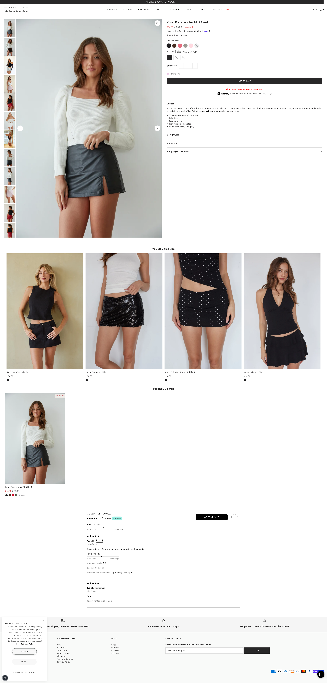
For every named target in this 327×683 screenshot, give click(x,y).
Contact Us (62, 647)
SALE (228, 9)
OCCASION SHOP (171, 9)
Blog (113, 644)
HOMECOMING (144, 9)
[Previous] (20, 128)
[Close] (43, 620)
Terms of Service (65, 659)
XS (169, 57)
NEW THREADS (113, 9)
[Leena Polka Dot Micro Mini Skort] (203, 311)
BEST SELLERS (129, 9)
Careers (115, 650)
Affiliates (115, 653)
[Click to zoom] (157, 23)
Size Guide (62, 650)
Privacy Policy (63, 662)
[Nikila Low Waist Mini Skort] (45, 311)
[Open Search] (313, 10)
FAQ (59, 644)
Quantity (172, 66)
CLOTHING (200, 9)
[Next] (157, 128)
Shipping (61, 656)
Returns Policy (64, 653)
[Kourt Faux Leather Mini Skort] (35, 438)
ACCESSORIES (215, 9)
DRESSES (187, 9)
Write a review (212, 517)
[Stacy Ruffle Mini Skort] (282, 311)
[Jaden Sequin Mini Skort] (123, 311)
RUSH (157, 9)
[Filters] (231, 517)
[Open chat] (320, 674)
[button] (172, 35)
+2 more (21, 495)
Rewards (115, 647)
